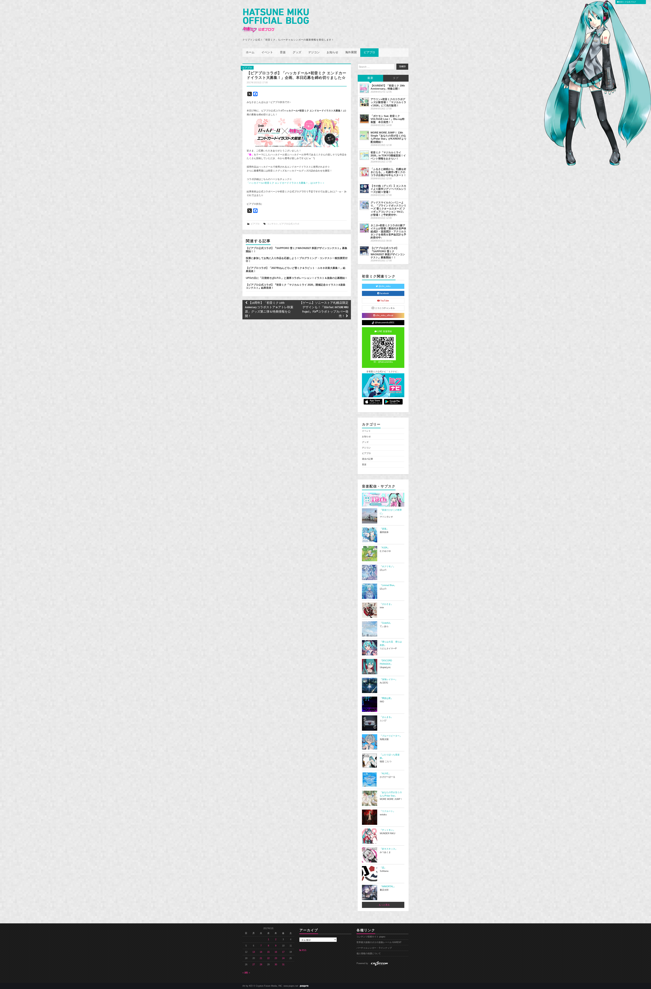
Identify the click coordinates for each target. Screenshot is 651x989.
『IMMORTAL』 (388, 886)
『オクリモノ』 (387, 566)
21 (261, 958)
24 (283, 958)
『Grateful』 (386, 623)
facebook (384, 293)
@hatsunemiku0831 (384, 322)
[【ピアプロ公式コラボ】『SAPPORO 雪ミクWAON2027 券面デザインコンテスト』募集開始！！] (364, 251)
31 (283, 964)
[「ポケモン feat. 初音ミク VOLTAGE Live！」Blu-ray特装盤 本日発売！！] (364, 118)
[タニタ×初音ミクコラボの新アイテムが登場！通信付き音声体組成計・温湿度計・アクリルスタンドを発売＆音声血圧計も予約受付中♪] (364, 228)
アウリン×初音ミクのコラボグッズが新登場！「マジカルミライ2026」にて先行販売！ (388, 102)
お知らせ (332, 52)
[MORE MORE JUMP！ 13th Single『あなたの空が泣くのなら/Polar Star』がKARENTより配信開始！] (364, 135)
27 (253, 964)
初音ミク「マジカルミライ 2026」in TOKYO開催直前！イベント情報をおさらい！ (388, 155)
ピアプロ (369, 52)
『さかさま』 (386, 604)
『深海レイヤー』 (388, 679)
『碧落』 (384, 529)
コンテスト (272, 224)
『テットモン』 (387, 830)
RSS (303, 950)
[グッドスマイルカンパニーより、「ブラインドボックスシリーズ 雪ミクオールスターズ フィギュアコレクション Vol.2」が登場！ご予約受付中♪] (364, 205)
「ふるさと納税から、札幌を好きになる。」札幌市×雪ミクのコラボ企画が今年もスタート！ (388, 172)
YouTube (384, 301)
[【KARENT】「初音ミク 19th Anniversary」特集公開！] (364, 88)
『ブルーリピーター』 (391, 736)
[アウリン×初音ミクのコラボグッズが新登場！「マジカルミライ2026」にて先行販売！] (364, 102)
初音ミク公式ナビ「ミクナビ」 (383, 371)
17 (283, 952)
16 (276, 952)
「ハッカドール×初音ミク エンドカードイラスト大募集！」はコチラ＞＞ (286, 182)
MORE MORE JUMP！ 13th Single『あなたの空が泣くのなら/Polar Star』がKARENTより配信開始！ (389, 137)
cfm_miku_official (384, 315)
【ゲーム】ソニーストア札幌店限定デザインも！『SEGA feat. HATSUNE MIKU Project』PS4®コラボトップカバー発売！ (324, 310)
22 (268, 958)
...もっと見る (383, 905)
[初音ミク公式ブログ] (275, 20)
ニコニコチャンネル (384, 308)
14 (261, 952)
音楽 (283, 52)
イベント (267, 52)
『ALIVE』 (385, 773)
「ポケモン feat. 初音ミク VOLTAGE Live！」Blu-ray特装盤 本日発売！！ (388, 118)
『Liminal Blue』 (388, 585)
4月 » (247, 973)
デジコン (314, 52)
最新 (370, 78)
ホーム (250, 52)
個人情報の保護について (369, 953)
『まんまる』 (386, 717)
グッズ (297, 52)
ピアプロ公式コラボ (289, 224)
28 (261, 964)
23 (276, 958)
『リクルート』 (387, 811)
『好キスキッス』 (388, 849)
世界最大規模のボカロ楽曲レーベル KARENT (379, 942)
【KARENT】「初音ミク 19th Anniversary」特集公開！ (388, 87)
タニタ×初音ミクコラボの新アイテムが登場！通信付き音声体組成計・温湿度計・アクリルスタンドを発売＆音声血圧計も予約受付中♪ (388, 231)
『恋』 (383, 868)
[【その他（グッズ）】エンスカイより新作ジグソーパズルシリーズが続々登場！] (364, 188)
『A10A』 (385, 547)
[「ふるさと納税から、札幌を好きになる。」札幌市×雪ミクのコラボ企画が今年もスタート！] (364, 172)
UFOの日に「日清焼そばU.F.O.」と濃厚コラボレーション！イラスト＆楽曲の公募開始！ (296, 277)
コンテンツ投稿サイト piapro (371, 937)
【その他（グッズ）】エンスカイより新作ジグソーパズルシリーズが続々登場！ (388, 188)
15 (268, 952)
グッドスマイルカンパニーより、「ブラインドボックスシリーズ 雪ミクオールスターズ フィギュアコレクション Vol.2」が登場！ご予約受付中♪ (388, 208)
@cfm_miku (384, 286)
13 (253, 952)
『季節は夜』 (386, 698)
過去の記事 (367, 459)
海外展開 (351, 52)
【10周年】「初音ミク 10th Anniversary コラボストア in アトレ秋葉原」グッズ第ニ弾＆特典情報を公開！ (269, 310)
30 (276, 964)
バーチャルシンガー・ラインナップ (374, 948)
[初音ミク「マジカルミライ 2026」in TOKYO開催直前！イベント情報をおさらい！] (364, 155)
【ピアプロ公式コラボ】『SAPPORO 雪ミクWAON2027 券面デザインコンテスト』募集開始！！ (388, 253)
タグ (396, 78)
